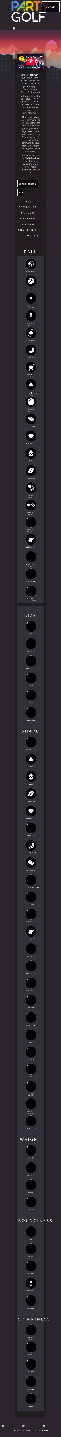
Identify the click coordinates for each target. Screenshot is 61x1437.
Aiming (28, 224)
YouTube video (32, 158)
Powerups (28, 207)
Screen (28, 212)
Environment (31, 230)
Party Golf (33, 74)
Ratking (28, 218)
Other (33, 235)
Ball (28, 201)
